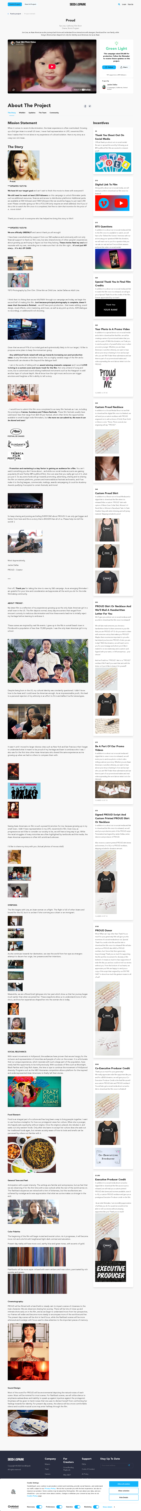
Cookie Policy (32, 1496)
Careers (47, 1474)
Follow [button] (110, 67)
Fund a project (15, 14)
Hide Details (123, 1497)
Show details (107, 1507)
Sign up (130, 4)
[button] (119, 4)
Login (124, 4)
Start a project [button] (30, 4)
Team (47, 1469)
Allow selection (123, 1491)
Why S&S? (67, 1475)
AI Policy (85, 1474)
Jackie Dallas (112, 85)
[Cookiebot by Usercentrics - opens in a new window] (13, 1507)
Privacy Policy (50, 1488)
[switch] (59, 1507)
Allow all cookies (124, 1484)
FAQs (84, 1464)
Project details (29, 14)
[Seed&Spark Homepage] (78, 4)
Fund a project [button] (14, 4)
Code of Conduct (88, 1469)
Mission (47, 1464)
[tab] (11, 113)
